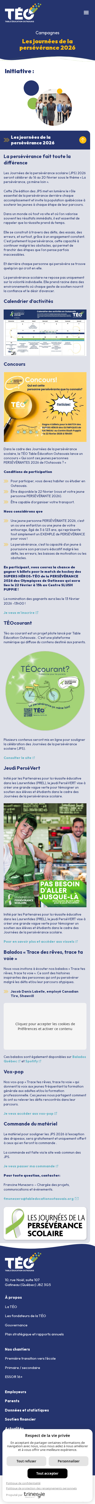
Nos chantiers (17, 1349)
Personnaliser (69, 1461)
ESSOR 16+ (14, 1376)
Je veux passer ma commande (29, 1166)
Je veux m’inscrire (19, 612)
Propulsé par (14, 1495)
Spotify (31, 1061)
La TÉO (11, 1306)
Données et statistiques (27, 1410)
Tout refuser (26, 1461)
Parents (12, 1401)
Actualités (14, 1428)
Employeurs (15, 1391)
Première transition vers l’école (30, 1358)
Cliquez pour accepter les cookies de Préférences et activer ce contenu (45, 1026)
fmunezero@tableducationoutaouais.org (39, 1198)
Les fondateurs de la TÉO (25, 1315)
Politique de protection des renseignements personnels (41, 1488)
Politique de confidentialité (23, 1483)
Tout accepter (47, 1473)
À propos (13, 1297)
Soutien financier (20, 1419)
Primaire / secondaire (22, 1367)
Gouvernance (16, 1325)
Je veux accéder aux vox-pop (28, 1113)
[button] (86, 13)
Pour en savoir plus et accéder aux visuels (39, 941)
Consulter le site (17, 758)
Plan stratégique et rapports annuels (34, 1334)
